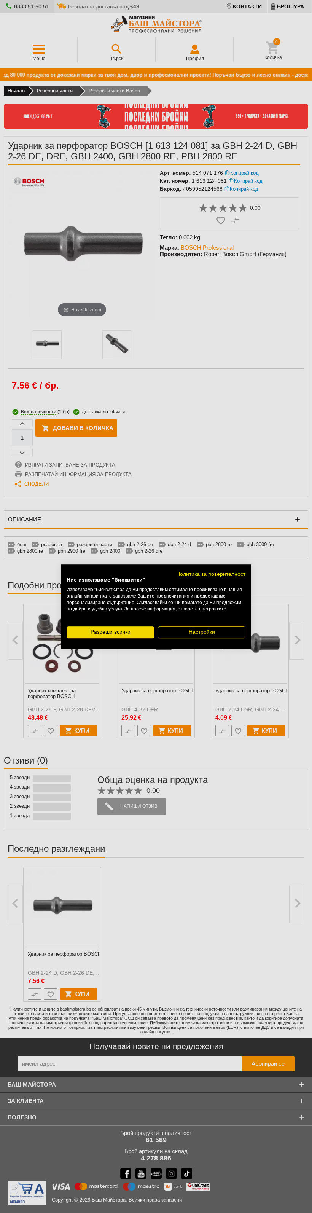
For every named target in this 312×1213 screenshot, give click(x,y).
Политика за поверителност (210, 574)
